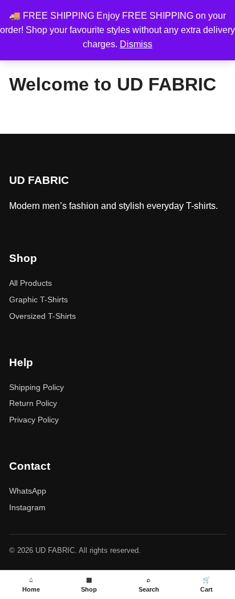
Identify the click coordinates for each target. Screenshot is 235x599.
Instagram (27, 507)
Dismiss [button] (136, 44)
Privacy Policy (34, 419)
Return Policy (33, 403)
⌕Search (149, 584)
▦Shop (89, 584)
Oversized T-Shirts (42, 316)
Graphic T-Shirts (38, 299)
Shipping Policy (36, 387)
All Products (30, 283)
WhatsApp (27, 490)
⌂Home (31, 584)
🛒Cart (206, 584)
